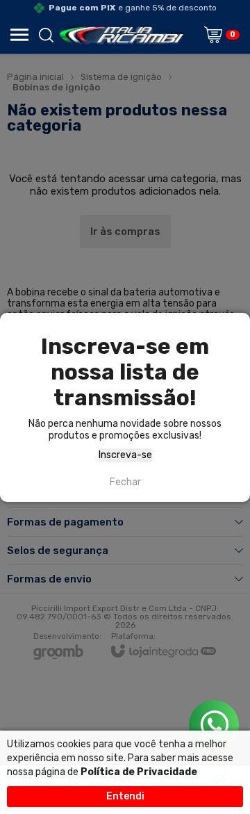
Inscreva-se (125, 455)
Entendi (125, 796)
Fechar (125, 482)
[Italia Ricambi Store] (121, 35)
